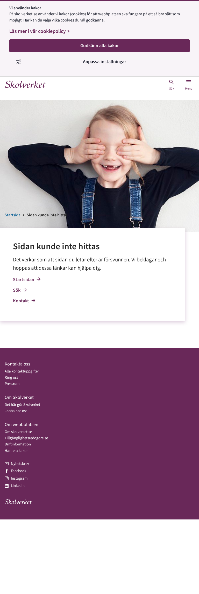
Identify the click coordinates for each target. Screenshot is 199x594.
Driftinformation (18, 444)
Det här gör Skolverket (22, 404)
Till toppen (182, 577)
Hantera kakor (16, 451)
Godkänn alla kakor (99, 45)
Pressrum (12, 383)
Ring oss (11, 377)
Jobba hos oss (16, 411)
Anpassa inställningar (104, 61)
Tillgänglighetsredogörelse (26, 438)
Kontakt (21, 301)
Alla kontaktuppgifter (22, 371)
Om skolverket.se (18, 432)
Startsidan (23, 279)
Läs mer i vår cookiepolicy (37, 31)
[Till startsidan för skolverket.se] (25, 84)
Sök (16, 290)
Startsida (12, 215)
